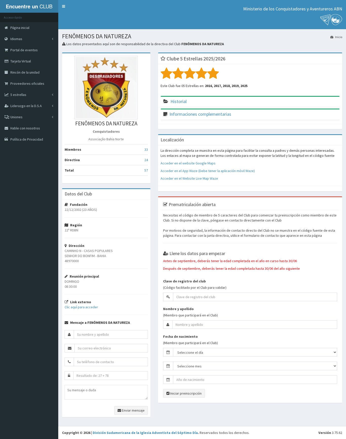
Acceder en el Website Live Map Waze (189, 178)
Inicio (338, 37)
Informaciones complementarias (200, 114)
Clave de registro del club (184, 281)
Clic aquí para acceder (81, 307)
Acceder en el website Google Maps (188, 163)
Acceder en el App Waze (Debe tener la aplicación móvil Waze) (208, 170)
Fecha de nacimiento (180, 336)
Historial (178, 101)
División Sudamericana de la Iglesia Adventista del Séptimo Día (145, 432)
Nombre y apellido (178, 309)
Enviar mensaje (133, 410)
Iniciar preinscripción (185, 393)
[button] (63, 6)
